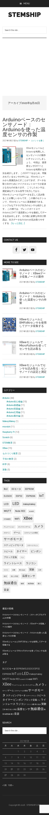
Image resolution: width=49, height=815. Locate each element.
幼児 (5, 576)
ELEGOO (8, 496)
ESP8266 (30, 496)
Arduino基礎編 (13, 405)
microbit (6, 426)
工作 (39, 570)
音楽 (6, 589)
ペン (22, 557)
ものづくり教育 (10, 453)
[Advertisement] (24, 64)
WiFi (17, 518)
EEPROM (29, 489)
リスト (6, 570)
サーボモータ (13, 539)
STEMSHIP (24, 14)
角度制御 (31, 584)
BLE (6, 489)
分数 (13, 570)
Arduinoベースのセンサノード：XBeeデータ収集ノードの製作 (32, 273)
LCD (6, 504)
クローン (7, 533)
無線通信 (10, 583)
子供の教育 (7, 459)
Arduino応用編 (13, 412)
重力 (39, 584)
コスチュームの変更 (31, 533)
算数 (4, 469)
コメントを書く (37, 140)
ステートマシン (32, 545)
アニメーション (9, 527)
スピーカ (8, 551)
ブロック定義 (10, 557)
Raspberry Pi (8, 432)
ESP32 (19, 496)
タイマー (21, 551)
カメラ (39, 526)
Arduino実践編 (13, 408)
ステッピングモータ (13, 545)
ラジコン (31, 563)
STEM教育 (7, 442)
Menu (26, 3)
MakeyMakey (8, 421)
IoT (41, 496)
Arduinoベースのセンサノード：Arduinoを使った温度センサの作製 (24, 127)
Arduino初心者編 (14, 401)
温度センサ (28, 575)
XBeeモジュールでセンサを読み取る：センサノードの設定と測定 (33, 368)
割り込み (22, 570)
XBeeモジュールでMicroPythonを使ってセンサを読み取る (33, 345)
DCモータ (16, 489)
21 (12, 769)
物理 (22, 584)
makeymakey (29, 504)
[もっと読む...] (18, 223)
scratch (31, 511)
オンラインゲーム (24, 527)
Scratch (6, 437)
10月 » (10, 785)
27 (5, 775)
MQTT (7, 510)
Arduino (6, 398)
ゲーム (17, 532)
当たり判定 (14, 576)
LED (16, 503)
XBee (5, 448)
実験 (31, 569)
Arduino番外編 (13, 416)
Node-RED (20, 511)
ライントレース (13, 563)
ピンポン (36, 551)
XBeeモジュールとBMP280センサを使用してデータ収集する (33, 323)
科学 (4, 464)
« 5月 (4, 785)
